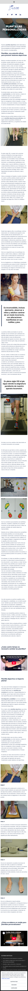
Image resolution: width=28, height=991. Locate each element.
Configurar (14, 988)
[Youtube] (16, 15)
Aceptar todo (14, 981)
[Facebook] (8, 15)
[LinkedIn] (20, 15)
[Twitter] (12, 15)
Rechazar (14, 984)
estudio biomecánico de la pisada (10, 444)
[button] (14, 2)
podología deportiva (8, 78)
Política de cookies (6, 978)
